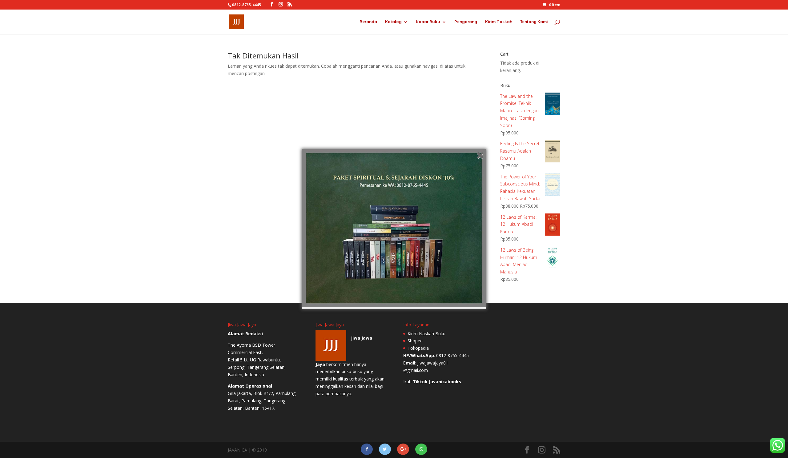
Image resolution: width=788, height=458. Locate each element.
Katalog (393, 22)
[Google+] (403, 449)
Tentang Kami (534, 22)
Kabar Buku (428, 22)
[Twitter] (385, 449)
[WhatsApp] (421, 449)
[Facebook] (367, 449)
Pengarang (465, 22)
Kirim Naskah (498, 22)
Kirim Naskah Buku (426, 334)
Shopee (415, 341)
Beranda (368, 22)
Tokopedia (418, 348)
